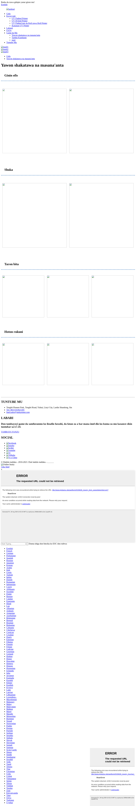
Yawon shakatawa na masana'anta (26, 35)
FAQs (8, 30)
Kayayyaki (11, 16)
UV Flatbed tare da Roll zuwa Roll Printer (29, 23)
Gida (8, 14)
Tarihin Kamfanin (19, 37)
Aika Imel (5, 467)
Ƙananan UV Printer (20, 26)
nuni (13, 40)
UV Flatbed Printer (20, 18)
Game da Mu (11, 33)
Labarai (9, 28)
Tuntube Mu (11, 42)
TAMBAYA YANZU (10, 432)
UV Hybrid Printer (19, 21)
